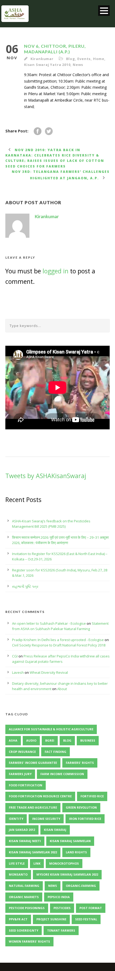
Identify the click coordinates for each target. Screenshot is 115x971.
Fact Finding (55, 752)
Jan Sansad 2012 (22, 830)
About (62, 688)
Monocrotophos (64, 863)
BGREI (49, 740)
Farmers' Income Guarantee (33, 763)
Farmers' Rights (80, 763)
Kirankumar (41, 58)
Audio (31, 740)
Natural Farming (24, 886)
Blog (70, 58)
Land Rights (76, 852)
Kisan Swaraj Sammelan (70, 841)
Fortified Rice (92, 796)
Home (98, 58)
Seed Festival (86, 919)
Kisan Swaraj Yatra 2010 (47, 64)
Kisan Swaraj (55, 830)
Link (36, 863)
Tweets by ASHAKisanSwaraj (45, 475)
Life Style (17, 863)
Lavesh (18, 672)
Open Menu (104, 10)
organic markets (24, 897)
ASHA (13, 740)
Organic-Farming (81, 886)
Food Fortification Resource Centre (40, 796)
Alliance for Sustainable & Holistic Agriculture (51, 729)
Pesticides (62, 908)
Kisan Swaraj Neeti (25, 841)
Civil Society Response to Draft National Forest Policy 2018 (58, 645)
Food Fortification (25, 785)
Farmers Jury (20, 774)
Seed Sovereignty (23, 930)
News (78, 64)
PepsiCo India (59, 897)
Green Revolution (81, 807)
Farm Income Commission (62, 774)
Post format (90, 908)
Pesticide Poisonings (27, 908)
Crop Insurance (22, 752)
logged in (55, 271)
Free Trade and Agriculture (33, 807)
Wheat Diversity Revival (49, 672)
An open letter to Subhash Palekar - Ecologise (49, 623)
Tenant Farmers (61, 930)
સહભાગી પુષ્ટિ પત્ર (25, 586)
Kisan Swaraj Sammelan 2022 (33, 852)
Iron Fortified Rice (85, 819)
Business (87, 740)
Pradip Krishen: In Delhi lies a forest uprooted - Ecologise (58, 639)
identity (16, 819)
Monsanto (18, 874)
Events (84, 58)
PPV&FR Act (18, 919)
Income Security (46, 819)
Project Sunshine (51, 919)
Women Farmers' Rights (29, 941)
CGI (15, 656)
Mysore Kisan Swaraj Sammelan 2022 (67, 874)
